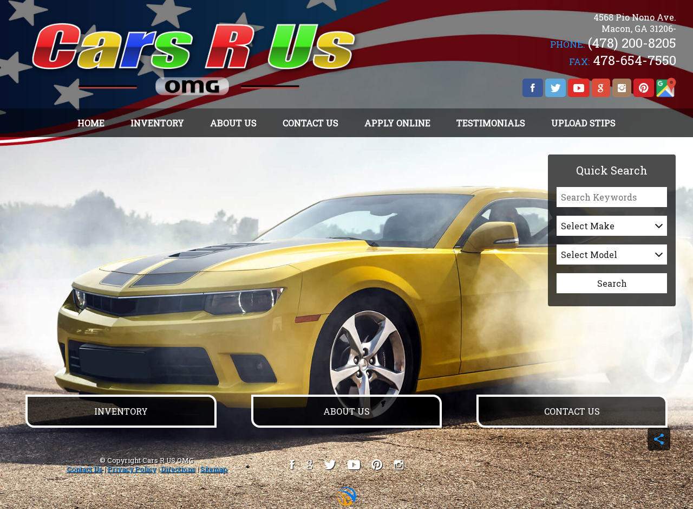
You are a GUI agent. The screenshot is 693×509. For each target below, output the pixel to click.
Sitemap (213, 469)
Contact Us (84, 469)
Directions (178, 469)
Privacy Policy (131, 469)
